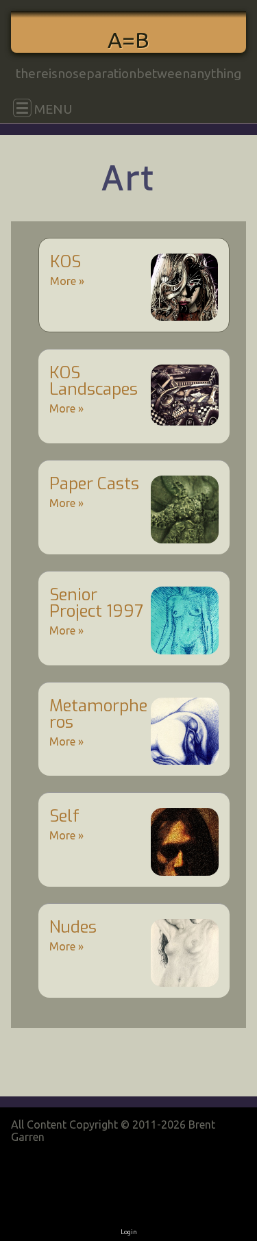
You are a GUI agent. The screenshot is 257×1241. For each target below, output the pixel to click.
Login (129, 1232)
